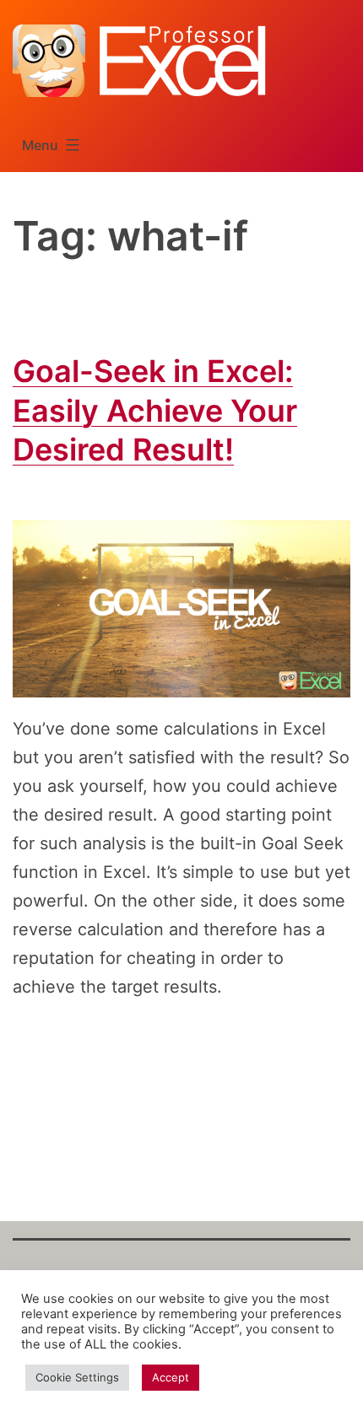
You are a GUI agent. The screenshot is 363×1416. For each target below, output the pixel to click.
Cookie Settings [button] (77, 1377)
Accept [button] (170, 1377)
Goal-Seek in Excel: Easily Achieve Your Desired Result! (155, 411)
